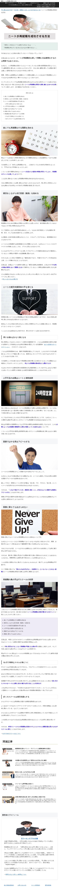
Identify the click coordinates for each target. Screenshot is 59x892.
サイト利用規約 (35, 885)
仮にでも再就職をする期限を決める (14, 96)
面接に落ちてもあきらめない (13, 111)
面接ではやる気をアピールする (13, 109)
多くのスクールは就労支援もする (15, 118)
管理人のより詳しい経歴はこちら (16, 874)
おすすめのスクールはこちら (12, 733)
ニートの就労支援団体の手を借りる (14, 101)
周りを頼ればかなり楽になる (14, 104)
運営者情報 (48, 885)
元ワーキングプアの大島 (29, 838)
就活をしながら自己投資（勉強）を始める (16, 99)
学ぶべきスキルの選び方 (10, 279)
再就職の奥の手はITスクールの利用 (14, 113)
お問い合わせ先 (22, 885)
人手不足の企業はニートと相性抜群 (14, 106)
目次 (27, 93)
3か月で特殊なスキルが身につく (15, 116)
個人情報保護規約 (9, 885)
